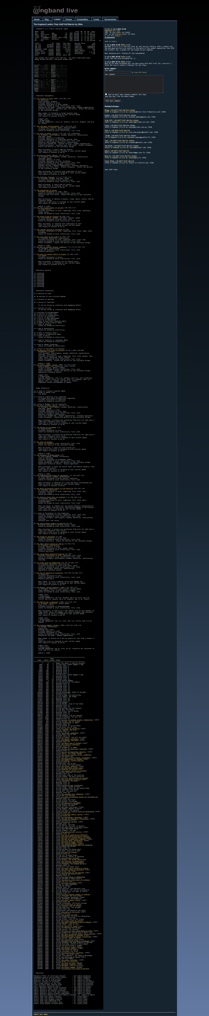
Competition (82, 19)
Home (37, 19)
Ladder (57, 19)
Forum (69, 19)
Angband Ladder (121, 34)
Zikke (123, 45)
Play (47, 19)
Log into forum (140, 72)
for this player (113, 36)
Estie (123, 56)
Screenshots (110, 19)
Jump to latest (111, 41)
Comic (96, 19)
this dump (112, 31)
